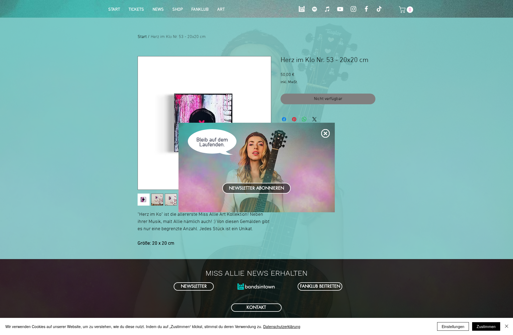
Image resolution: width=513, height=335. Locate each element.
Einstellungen (453, 326)
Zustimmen (486, 326)
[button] (325, 133)
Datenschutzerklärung (281, 326)
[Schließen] (506, 326)
